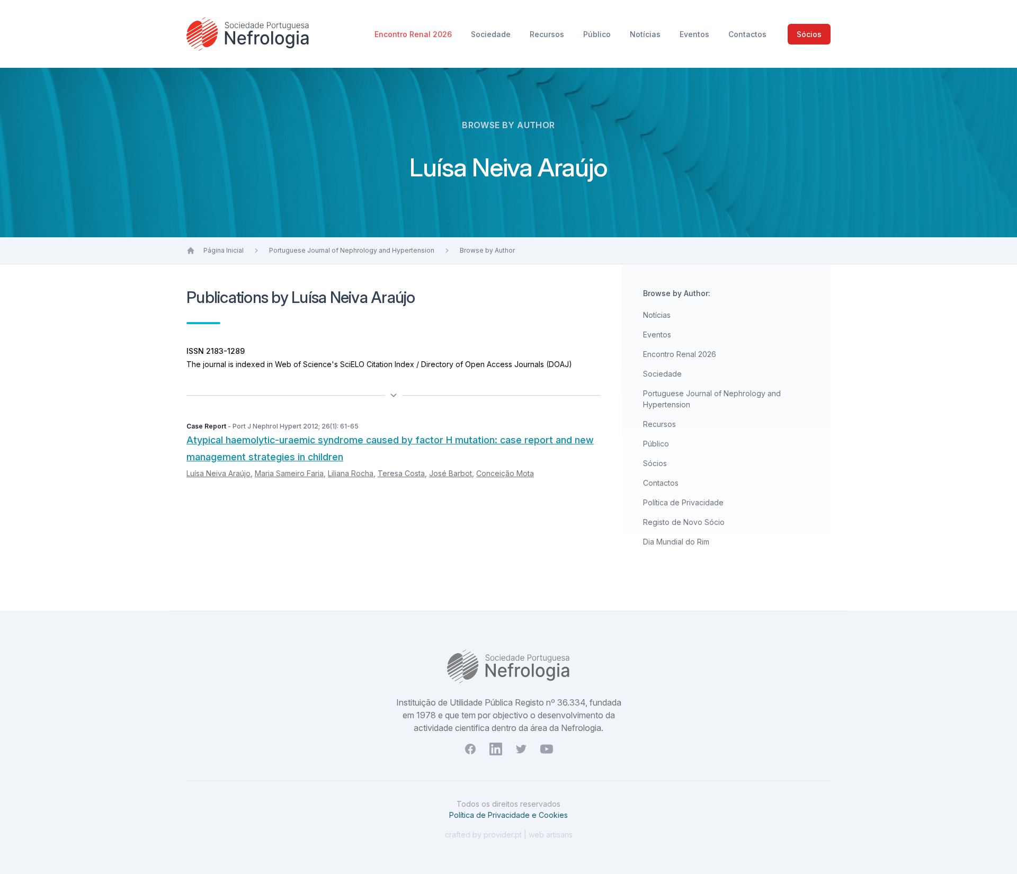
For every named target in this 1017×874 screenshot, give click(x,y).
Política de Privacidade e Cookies (508, 814)
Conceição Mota (505, 473)
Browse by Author (487, 250)
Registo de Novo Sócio (684, 522)
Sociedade (492, 34)
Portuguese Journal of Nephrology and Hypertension (351, 250)
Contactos (747, 34)
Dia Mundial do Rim (676, 541)
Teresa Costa (401, 473)
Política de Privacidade (683, 502)
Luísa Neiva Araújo (218, 473)
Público (598, 34)
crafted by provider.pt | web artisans (509, 834)
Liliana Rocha (350, 473)
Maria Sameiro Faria (289, 473)
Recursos (548, 34)
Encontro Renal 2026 (414, 34)
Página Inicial (223, 250)
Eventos (695, 34)
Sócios (809, 34)
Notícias (646, 34)
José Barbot (450, 473)
